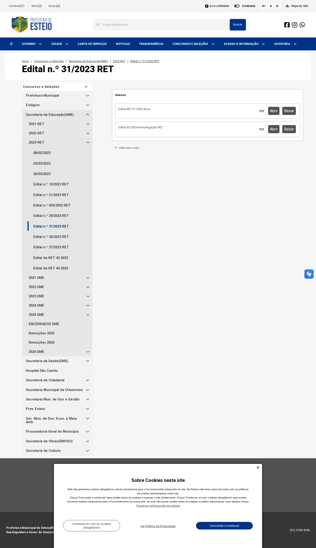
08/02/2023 (41, 153)
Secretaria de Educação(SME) (88, 61)
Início (25, 61)
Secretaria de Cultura (43, 451)
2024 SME (36, 305)
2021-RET (36, 124)
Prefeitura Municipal (42, 95)
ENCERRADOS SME (44, 324)
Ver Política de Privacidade (158, 526)
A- (277, 6)
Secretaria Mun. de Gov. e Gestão (53, 399)
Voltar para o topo (128, 147)
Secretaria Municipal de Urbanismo (54, 390)
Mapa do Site (299, 6)
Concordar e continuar (224, 525)
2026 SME (36, 352)
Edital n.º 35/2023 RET (51, 237)
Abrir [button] (274, 111)
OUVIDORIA (282, 44)
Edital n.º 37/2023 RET (51, 247)
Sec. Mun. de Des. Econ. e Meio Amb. (51, 420)
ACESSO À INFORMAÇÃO (241, 44)
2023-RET (119, 61)
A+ (264, 6)
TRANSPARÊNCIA (151, 44)
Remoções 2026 (41, 342)
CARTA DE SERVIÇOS (92, 44)
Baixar (289, 111)
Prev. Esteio (35, 409)
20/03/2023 (41, 174)
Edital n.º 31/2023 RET (144, 61)
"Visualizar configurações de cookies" (158, 505)
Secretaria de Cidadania (45, 380)
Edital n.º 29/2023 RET (51, 216)
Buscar (237, 24)
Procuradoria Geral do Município (52, 431)
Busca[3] (54, 6)
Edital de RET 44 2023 (50, 268)
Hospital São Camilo (42, 371)
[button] (11, 44)
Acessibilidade (219, 6)
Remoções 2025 (41, 333)
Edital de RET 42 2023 (50, 258)
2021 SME (36, 278)
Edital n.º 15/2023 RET (51, 184)
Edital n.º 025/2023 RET (52, 205)
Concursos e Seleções (49, 61)
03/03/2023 (41, 164)
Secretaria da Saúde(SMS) (47, 361)
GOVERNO (29, 44)
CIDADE (57, 44)
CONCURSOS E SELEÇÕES (191, 44)
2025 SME (36, 315)
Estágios (33, 105)
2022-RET (36, 133)
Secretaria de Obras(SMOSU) (49, 441)
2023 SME (36, 296)
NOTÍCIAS (123, 44)
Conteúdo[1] (16, 6)
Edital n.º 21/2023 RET (51, 195)
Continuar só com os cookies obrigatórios (91, 525)
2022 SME (36, 287)
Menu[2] (36, 6)
